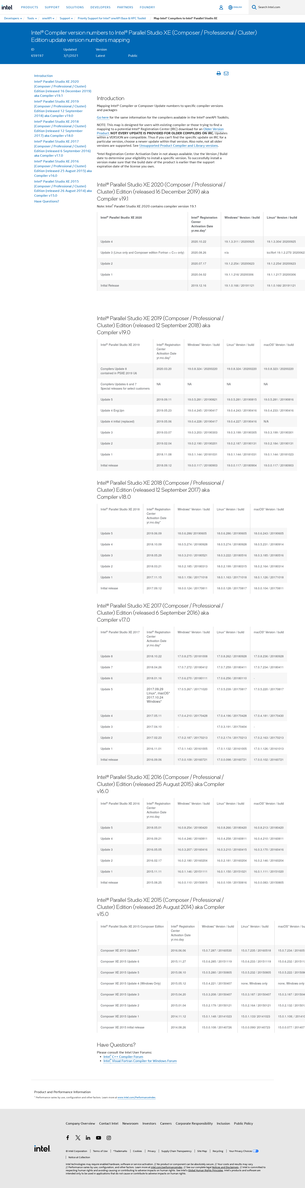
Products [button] (29, 7)
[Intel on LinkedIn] (88, 1138)
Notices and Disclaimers (225, 1167)
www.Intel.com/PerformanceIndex (136, 1097)
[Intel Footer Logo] (42, 1148)
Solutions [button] (75, 7)
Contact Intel (108, 1123)
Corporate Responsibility (194, 1123)
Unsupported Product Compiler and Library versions (178, 146)
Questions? (46, 201)
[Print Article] (218, 73)
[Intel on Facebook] (67, 1138)
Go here (103, 117)
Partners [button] (125, 7)
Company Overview (80, 1123)
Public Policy (243, 1123)
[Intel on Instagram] (108, 1138)
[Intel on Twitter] (78, 1138)
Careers (166, 1123)
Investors (149, 1123)
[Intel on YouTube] (98, 1138)
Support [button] (52, 7)
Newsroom (130, 1123)
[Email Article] (226, 73)
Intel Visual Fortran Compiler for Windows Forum (140, 1061)
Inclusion (223, 1123)
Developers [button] (100, 7)
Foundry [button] (147, 7)
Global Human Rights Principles (205, 1170)
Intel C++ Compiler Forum (123, 1057)
